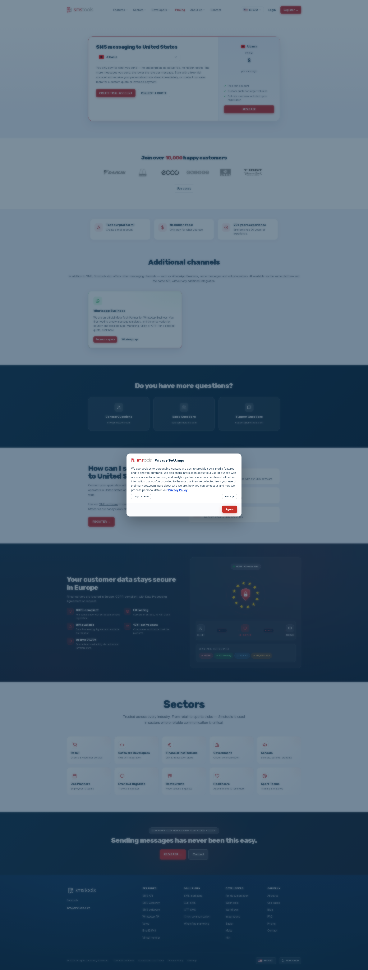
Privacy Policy (177, 490)
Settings (229, 496)
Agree (230, 509)
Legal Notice (141, 496)
